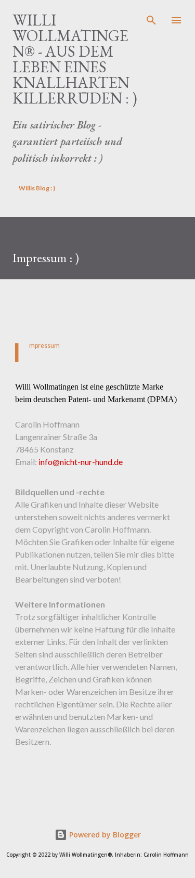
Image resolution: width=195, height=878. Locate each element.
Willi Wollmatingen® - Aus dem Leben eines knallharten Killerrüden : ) (74, 59)
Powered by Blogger (104, 835)
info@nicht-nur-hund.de (80, 462)
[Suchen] (151, 18)
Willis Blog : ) (37, 188)
